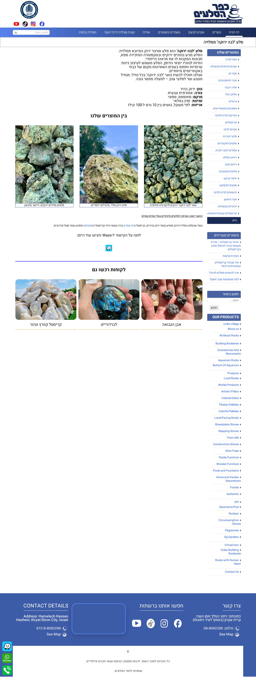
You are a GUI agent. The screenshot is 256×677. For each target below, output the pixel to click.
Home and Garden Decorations (228, 479)
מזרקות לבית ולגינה (226, 115)
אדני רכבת (231, 87)
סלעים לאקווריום (227, 143)
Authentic (233, 494)
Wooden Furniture (227, 464)
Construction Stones (226, 444)
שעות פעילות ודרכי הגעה (119, 32)
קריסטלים (231, 122)
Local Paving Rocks (226, 418)
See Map (226, 634)
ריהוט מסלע (230, 157)
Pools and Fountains (226, 471)
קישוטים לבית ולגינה (225, 192)
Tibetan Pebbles (229, 405)
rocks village (231, 324)
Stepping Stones (228, 431)
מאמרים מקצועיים (169, 32)
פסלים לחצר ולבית (226, 150)
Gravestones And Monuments (229, 352)
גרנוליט (233, 101)
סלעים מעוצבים (228, 171)
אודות (146, 32)
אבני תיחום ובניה (227, 80)
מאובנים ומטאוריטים (225, 108)
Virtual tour (232, 545)
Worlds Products (228, 385)
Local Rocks (231, 378)
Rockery (234, 513)
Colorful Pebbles (229, 411)
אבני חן (233, 73)
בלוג (234, 220)
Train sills (233, 438)
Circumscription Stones (230, 522)
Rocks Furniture (229, 457)
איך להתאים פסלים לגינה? (224, 273)
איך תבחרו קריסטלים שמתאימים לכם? (228, 264)
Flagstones (232, 530)
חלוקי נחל (231, 94)
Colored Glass (230, 398)
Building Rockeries (227, 343)
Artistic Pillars (230, 391)
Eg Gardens (231, 537)
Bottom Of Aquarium (226, 365)
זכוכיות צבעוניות (227, 206)
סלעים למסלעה (228, 185)
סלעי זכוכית (230, 136)
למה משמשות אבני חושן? (224, 279)
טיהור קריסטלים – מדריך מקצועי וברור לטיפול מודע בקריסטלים (225, 245)
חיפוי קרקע (230, 178)
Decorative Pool (229, 507)
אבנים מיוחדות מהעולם (224, 66)
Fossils (234, 487)
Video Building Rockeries (231, 552)
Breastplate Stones (227, 424)
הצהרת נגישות (87, 32)
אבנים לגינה (230, 129)
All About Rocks (229, 335)
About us (233, 329)
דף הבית (234, 32)
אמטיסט (88, 225)
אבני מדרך (231, 59)
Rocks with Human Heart (228, 562)
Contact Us (232, 572)
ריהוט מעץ (231, 164)
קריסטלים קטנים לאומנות (222, 213)
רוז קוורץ (129, 225)
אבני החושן (230, 199)
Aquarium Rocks (228, 360)
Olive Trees (232, 451)
